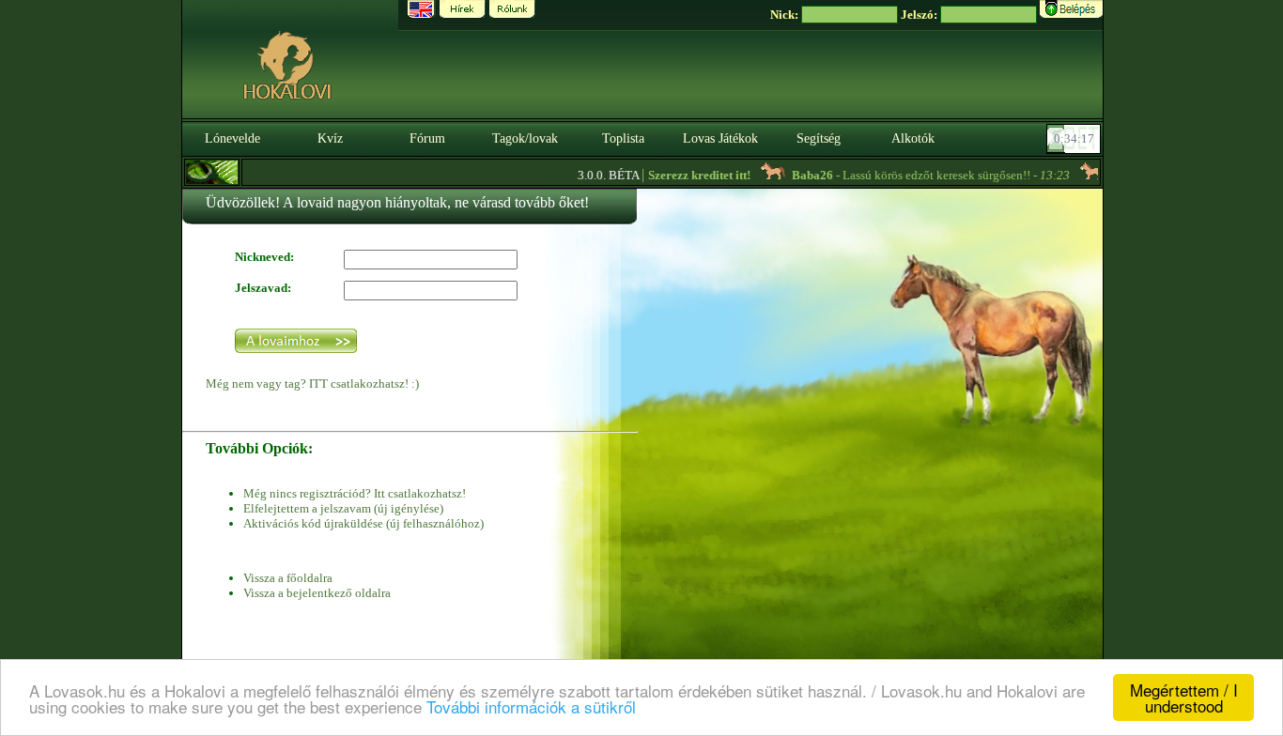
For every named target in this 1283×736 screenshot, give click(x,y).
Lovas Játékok (720, 138)
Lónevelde (232, 138)
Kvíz (330, 138)
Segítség (818, 138)
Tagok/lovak (525, 138)
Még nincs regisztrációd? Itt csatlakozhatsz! (354, 493)
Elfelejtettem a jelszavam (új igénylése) (343, 508)
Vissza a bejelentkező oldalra (317, 593)
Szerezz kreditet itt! (680, 175)
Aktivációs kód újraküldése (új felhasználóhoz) (363, 523)
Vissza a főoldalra (287, 578)
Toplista (623, 138)
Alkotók (913, 138)
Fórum (427, 138)
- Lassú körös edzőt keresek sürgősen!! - (912, 175)
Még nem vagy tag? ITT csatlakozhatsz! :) (312, 383)
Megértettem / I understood (1184, 697)
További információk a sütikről (531, 706)
